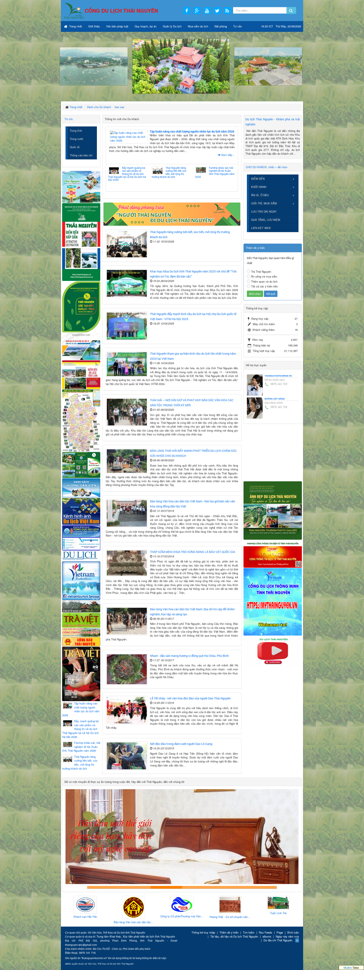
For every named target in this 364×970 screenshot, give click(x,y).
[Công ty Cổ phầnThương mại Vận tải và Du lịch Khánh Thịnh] (99, 905)
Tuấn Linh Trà (196, 913)
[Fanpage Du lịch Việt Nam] (81, 580)
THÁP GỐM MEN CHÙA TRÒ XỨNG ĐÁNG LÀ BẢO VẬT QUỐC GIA (192, 552)
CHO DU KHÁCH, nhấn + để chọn (266, 167)
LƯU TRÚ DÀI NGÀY (264, 211)
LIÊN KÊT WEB (261, 228)
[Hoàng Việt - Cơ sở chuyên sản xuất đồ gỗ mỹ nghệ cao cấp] (148, 905)
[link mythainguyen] (273, 601)
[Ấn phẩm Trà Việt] (81, 620)
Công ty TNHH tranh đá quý (198, 887)
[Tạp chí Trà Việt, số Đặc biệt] (81, 673)
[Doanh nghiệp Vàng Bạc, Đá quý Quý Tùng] (292, 908)
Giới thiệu (94, 26)
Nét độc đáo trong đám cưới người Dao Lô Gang (181, 744)
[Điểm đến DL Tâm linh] (81, 374)
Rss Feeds (265, 932)
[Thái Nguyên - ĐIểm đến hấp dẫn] (81, 241)
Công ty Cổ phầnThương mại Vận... (99, 916)
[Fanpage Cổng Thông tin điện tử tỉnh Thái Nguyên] (273, 553)
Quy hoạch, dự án (146, 26)
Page (280, 932)
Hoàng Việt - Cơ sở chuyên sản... (148, 917)
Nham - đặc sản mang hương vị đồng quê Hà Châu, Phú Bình (189, 656)
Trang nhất (75, 26)
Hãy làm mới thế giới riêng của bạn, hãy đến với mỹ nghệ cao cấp (166, 887)
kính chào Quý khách (134, 887)
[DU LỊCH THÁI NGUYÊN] (273, 510)
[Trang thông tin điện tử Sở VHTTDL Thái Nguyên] (81, 606)
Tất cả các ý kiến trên (264, 286)
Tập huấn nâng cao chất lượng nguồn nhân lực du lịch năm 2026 (192, 131)
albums (266, 936)
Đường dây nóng (275, 399)
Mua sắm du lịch (198, 26)
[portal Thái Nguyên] (81, 632)
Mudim (348, 968)
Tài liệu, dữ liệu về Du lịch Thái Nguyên (234, 936)
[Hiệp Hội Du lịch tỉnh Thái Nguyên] (244, 904)
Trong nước (76, 139)
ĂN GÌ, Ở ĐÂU (260, 195)
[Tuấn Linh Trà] (196, 903)
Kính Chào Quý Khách (261, 887)
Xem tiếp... (228, 155)
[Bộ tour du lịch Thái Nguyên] (81, 465)
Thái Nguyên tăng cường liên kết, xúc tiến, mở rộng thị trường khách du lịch (169, 172)
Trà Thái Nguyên (261, 272)
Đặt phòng (220, 26)
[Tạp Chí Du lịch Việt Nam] (81, 556)
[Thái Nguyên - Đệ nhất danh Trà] (81, 306)
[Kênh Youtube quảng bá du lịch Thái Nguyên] (273, 651)
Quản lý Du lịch (172, 26)
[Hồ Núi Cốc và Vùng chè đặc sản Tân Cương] (81, 641)
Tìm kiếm (248, 932)
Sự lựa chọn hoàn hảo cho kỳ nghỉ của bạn (103, 887)
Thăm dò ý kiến (228, 932)
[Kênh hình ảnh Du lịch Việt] (81, 511)
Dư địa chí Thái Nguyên (278, 940)
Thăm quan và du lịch (264, 281)
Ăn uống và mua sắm (264, 276)
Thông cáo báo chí (81, 155)
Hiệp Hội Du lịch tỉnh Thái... (244, 914)
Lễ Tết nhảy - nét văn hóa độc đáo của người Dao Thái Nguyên (190, 698)
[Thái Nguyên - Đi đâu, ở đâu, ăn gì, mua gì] (81, 186)
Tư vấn (237, 26)
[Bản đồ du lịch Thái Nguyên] (81, 420)
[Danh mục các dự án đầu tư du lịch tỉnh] (81, 346)
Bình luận (293, 932)
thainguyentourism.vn (278, 376)
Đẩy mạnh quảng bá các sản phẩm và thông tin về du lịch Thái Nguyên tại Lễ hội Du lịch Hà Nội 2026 (127, 173)
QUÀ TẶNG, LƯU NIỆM (265, 220)
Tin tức (68, 119)
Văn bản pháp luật (117, 26)
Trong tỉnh (76, 131)
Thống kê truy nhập (203, 932)
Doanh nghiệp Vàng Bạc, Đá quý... (293, 923)
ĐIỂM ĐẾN (258, 179)
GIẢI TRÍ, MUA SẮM (264, 203)
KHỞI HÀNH (258, 187)
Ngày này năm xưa (287, 936)
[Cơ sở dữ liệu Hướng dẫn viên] (81, 488)
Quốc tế (74, 147)
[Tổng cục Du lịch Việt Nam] (81, 537)
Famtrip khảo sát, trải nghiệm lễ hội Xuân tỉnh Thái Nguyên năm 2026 (214, 172)
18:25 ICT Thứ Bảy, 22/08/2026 (281, 26)
